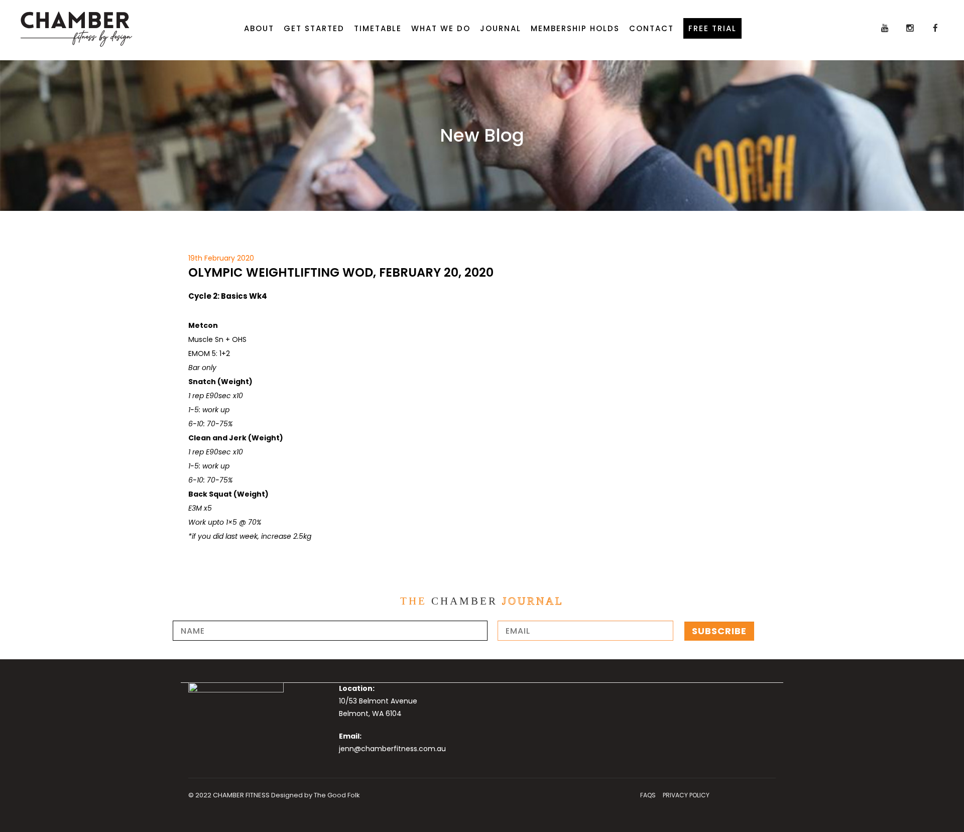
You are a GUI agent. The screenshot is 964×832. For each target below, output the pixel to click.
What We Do (440, 28)
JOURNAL (500, 28)
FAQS (648, 795)
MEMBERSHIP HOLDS (575, 28)
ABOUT (259, 28)
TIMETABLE (378, 28)
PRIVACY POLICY (686, 795)
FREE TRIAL (712, 28)
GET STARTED (314, 28)
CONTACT (651, 28)
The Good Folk (337, 795)
